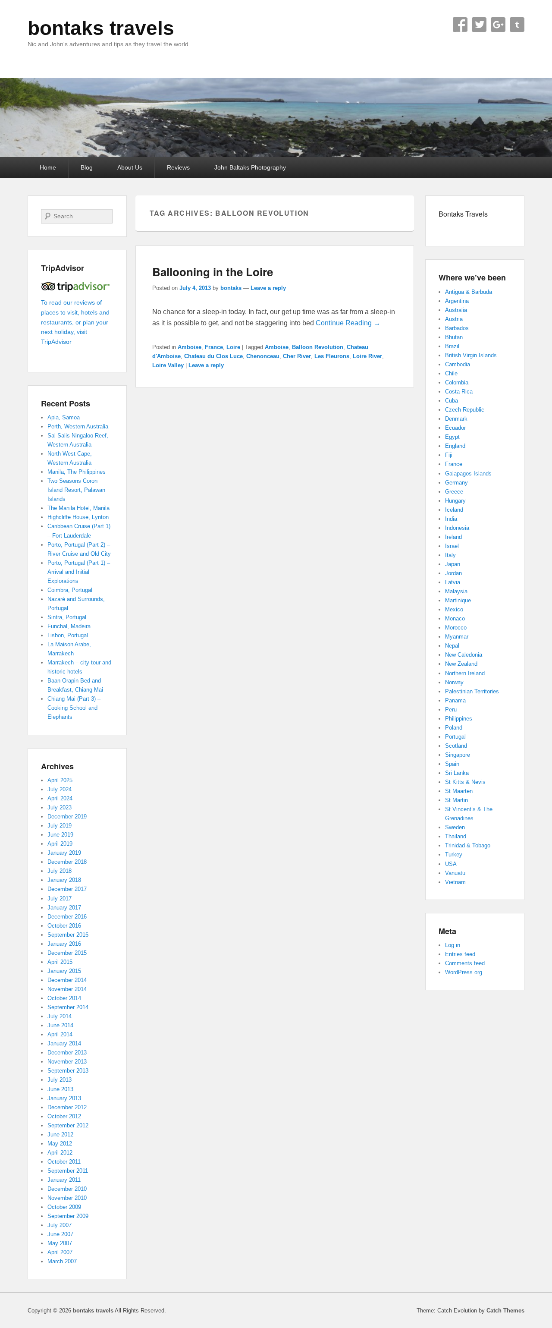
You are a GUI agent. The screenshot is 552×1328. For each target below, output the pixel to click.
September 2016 (67, 934)
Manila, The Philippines (76, 472)
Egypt (452, 437)
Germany (456, 482)
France (214, 347)
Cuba (451, 400)
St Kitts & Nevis (465, 782)
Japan (452, 564)
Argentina (457, 301)
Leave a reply (268, 288)
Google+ (498, 24)
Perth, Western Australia (77, 426)
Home (48, 167)
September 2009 (67, 1216)
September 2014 (67, 1007)
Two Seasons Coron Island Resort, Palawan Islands (76, 490)
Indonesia (457, 528)
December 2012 (67, 1107)
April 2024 (59, 798)
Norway (454, 682)
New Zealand (461, 664)
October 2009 (64, 1207)
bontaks (231, 288)
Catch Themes (505, 1310)
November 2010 (67, 1198)
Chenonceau (262, 356)
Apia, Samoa (63, 417)
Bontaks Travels (463, 214)
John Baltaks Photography (250, 167)
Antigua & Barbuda (468, 292)
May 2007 (59, 1243)
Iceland (454, 510)
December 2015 (67, 953)
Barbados (457, 328)
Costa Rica (459, 391)
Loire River (367, 356)
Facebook (460, 24)
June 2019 (60, 834)
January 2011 (64, 1180)
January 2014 (64, 1043)
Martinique (458, 600)
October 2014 (64, 998)
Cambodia (457, 364)
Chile (451, 373)
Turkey (453, 854)
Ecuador (455, 428)
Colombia (456, 382)
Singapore (457, 755)
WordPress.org (463, 972)
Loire (233, 347)
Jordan (453, 573)
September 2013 (67, 1070)
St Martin (456, 800)
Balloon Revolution (317, 347)
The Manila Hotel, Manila (78, 508)
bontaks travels (101, 28)
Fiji (448, 455)
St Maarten (459, 791)
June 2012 (60, 1134)
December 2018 (67, 862)
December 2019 (67, 816)
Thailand (455, 836)
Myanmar (456, 636)
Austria (454, 319)
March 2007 (62, 1261)
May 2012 (59, 1143)
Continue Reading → (348, 323)
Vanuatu (455, 873)
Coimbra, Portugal (69, 590)
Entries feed (460, 954)
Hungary (455, 500)
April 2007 (59, 1252)
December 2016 (67, 916)
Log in (452, 945)
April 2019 (59, 843)
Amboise (189, 347)
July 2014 (59, 1016)
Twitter (479, 24)
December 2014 (67, 980)
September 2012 (67, 1125)
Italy (450, 555)
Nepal (452, 645)
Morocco (456, 627)
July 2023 (59, 807)
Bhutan (454, 337)
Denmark (456, 418)
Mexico (454, 609)
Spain (452, 764)
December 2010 (67, 1189)
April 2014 (59, 1034)
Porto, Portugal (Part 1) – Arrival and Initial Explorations (78, 572)
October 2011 (64, 1161)
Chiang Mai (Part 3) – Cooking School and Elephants (73, 707)
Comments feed (465, 963)
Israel (452, 546)
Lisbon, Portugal (67, 635)
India (451, 519)
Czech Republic (464, 409)
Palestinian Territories (472, 691)
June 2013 (60, 1089)
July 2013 (59, 1079)
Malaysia (456, 591)
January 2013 (64, 1098)
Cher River (297, 356)
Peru (451, 709)
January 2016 (64, 944)
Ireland (453, 537)
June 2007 (60, 1234)
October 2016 (64, 925)
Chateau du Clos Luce (213, 356)
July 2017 (59, 898)
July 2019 (59, 825)
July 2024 (59, 789)
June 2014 (60, 1025)
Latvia (452, 582)
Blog (87, 167)
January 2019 (64, 853)
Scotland (456, 746)
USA (451, 864)
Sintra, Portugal (66, 617)
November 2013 (67, 1061)
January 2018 (64, 880)
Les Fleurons (331, 356)
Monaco (455, 618)
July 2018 (59, 871)
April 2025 (59, 780)
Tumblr (517, 24)
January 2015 (64, 971)
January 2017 (64, 907)
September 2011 (67, 1171)
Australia (456, 310)
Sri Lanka (457, 773)
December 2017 (67, 889)
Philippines (458, 718)
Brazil (452, 346)
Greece (454, 491)
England (455, 446)
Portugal (455, 736)
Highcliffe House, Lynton (78, 517)
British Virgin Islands (471, 355)
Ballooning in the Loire (212, 272)
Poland (453, 727)
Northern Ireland (465, 673)
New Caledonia (463, 654)
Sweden (455, 827)
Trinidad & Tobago (467, 845)
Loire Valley (168, 365)
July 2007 (59, 1225)
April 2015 (59, 962)
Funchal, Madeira (69, 626)
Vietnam (455, 882)
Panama (455, 700)
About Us (129, 167)
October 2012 (64, 1116)
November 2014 (67, 989)
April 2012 (59, 1152)
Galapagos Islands (468, 473)
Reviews (178, 167)
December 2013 (67, 1052)
